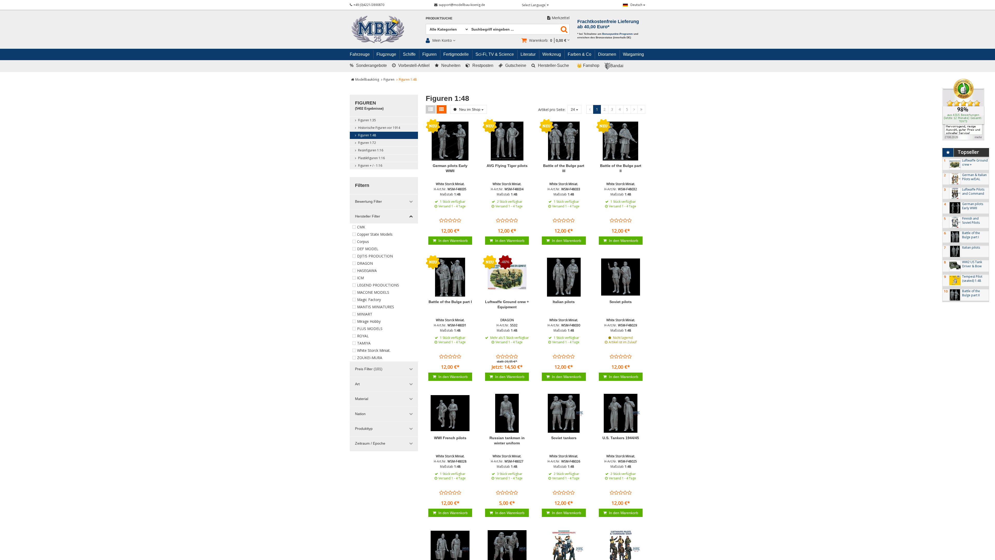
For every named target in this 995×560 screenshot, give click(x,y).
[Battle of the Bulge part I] (450, 277)
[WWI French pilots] (450, 413)
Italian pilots (564, 302)
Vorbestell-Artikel (414, 65)
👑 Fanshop (588, 65)
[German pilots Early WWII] (450, 141)
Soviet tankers (564, 438)
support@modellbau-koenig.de (462, 5)
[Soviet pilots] (621, 277)
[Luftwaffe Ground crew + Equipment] (507, 277)
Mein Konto (442, 40)
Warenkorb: (547, 40)
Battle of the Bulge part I (450, 302)
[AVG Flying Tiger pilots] (507, 141)
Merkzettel (561, 17)
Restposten (482, 65)
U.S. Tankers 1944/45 (620, 438)
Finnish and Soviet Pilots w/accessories (972, 222)
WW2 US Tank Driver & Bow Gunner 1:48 (972, 266)
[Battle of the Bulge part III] (564, 141)
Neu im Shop (469, 109)
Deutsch (636, 5)
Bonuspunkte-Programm (617, 33)
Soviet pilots (620, 302)
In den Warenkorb (452, 241)
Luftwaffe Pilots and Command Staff (973, 193)
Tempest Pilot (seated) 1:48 (972, 278)
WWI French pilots (450, 438)
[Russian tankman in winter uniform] (507, 413)
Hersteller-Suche (553, 65)
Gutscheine (515, 65)
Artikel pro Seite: (551, 109)
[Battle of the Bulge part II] (621, 141)
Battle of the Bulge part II (971, 293)
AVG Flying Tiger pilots (507, 166)
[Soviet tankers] (564, 413)
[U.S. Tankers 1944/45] (621, 413)
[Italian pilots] (564, 277)
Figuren (388, 79)
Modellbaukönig (367, 79)
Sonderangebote (368, 65)
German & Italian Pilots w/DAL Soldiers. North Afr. (974, 181)
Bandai (616, 66)
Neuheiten (450, 65)
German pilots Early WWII (972, 206)
